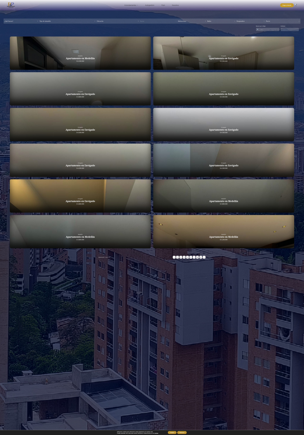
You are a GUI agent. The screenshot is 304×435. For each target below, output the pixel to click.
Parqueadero (241, 21)
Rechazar (182, 432)
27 (200, 257)
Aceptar (172, 432)
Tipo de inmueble (45, 21)
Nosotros (175, 5)
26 (197, 257)
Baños (209, 21)
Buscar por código (261, 26)
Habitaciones (182, 21)
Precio (268, 21)
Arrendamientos (130, 5)
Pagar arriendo (286, 5)
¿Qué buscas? (9, 21)
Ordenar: (283, 26)
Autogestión (149, 5)
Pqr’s (163, 5)
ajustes (156, 433)
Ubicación (100, 21)
